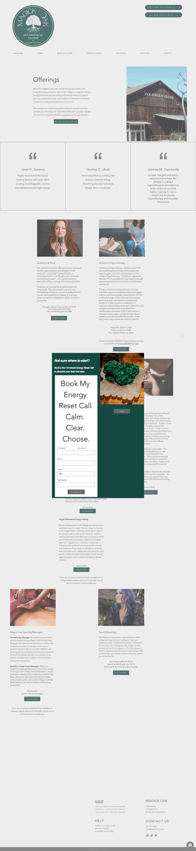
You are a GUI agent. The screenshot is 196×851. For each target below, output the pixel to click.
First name (62, 448)
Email (60, 459)
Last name (82, 448)
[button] (182, 336)
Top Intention (62, 480)
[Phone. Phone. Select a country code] (61, 473)
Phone (60, 469)
